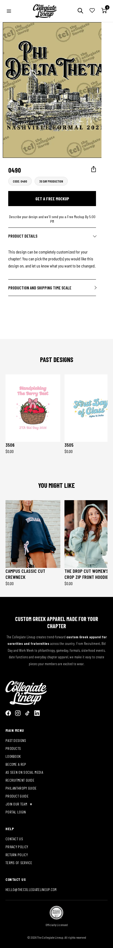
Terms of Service (18, 862)
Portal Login (15, 812)
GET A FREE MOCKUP (52, 198)
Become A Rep (15, 764)
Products (13, 748)
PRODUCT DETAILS (22, 235)
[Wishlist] (92, 10)
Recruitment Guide (19, 780)
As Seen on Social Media (24, 772)
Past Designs (15, 740)
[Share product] (93, 169)
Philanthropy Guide (20, 788)
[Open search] (80, 11)
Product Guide (17, 796)
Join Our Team (16, 804)
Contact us (14, 838)
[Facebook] (8, 713)
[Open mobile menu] (9, 11)
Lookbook (13, 756)
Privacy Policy (16, 846)
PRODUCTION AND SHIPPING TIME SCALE (39, 287)
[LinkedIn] (37, 713)
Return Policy (16, 854)
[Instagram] (18, 713)
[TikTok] (27, 713)
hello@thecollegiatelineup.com (31, 889)
